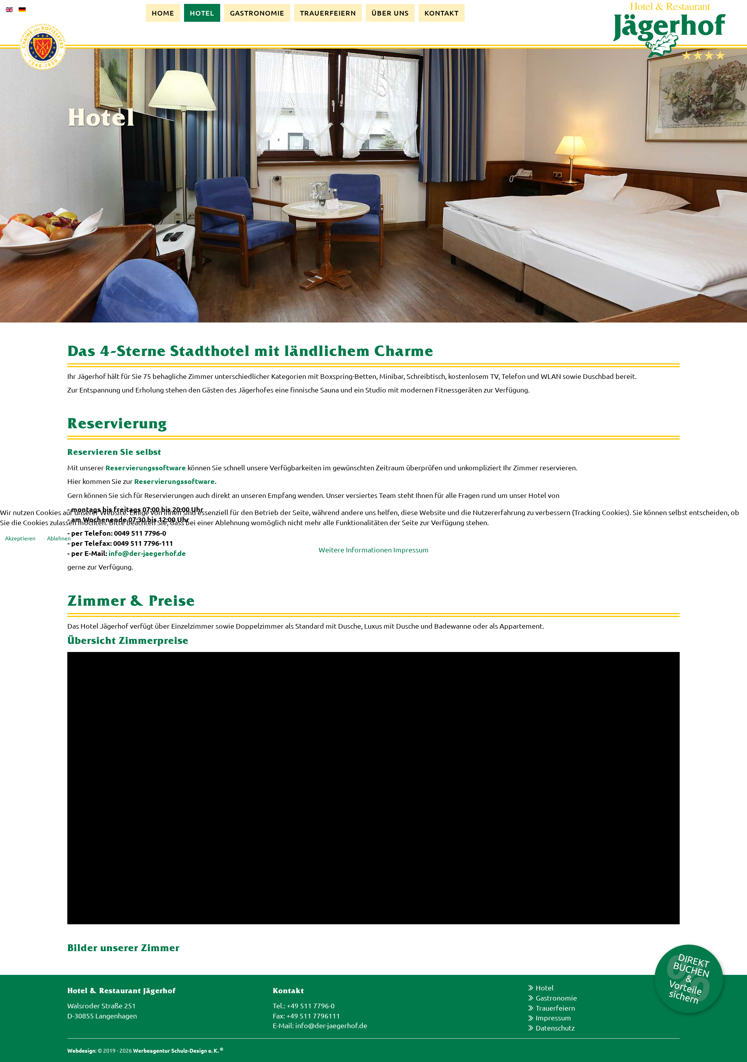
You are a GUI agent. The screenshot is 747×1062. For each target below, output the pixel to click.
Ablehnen (59, 538)
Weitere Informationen (355, 549)
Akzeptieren (20, 538)
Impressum (411, 549)
